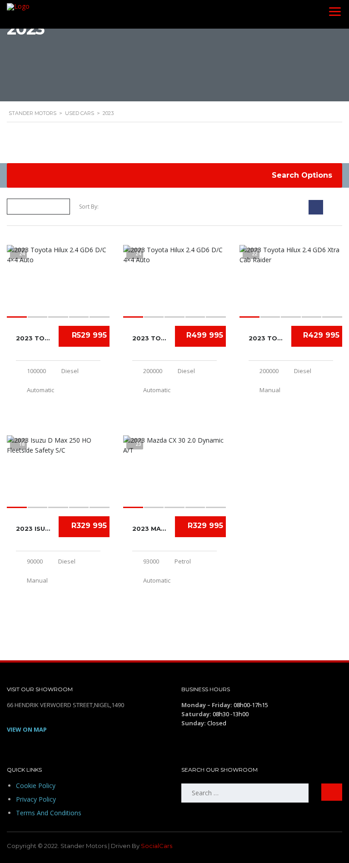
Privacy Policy (36, 799)
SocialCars (156, 845)
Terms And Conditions (48, 812)
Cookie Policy (35, 785)
